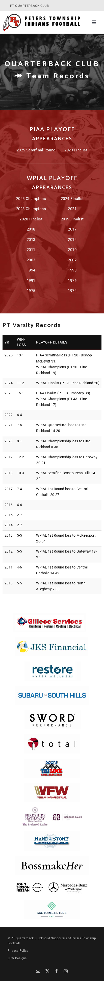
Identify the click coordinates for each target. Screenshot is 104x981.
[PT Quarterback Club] (42, 15)
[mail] (38, 971)
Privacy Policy (18, 950)
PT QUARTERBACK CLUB (29, 6)
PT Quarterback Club (26, 938)
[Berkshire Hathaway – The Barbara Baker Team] (52, 809)
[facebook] (57, 971)
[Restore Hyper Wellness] (52, 663)
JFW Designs (17, 958)
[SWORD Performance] (52, 712)
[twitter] (47, 971)
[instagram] (66, 971)
